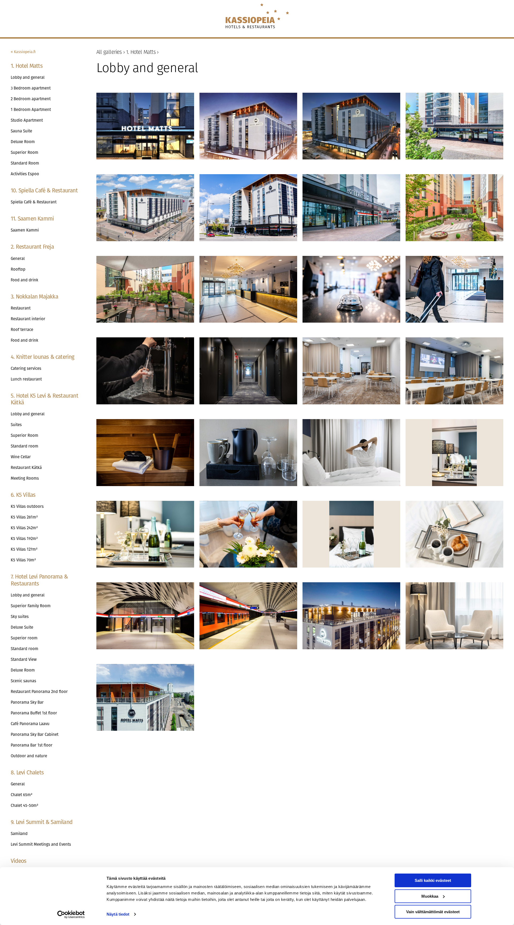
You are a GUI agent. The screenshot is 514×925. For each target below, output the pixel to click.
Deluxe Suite (22, 627)
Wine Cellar (21, 456)
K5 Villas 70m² (23, 560)
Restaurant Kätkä (26, 467)
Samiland (19, 833)
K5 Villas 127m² (24, 549)
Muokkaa (429, 896)
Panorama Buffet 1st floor (34, 713)
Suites (16, 424)
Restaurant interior (28, 318)
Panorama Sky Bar (27, 702)
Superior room (24, 638)
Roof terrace (22, 329)
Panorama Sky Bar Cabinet (34, 734)
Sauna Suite (21, 131)
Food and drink (24, 280)
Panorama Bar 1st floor (31, 745)
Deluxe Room (23, 141)
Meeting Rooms (25, 478)
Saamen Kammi (25, 230)
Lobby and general (27, 77)
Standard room (24, 446)
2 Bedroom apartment (31, 98)
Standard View (24, 659)
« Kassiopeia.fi (23, 52)
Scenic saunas (23, 680)
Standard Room (25, 163)
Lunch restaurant (26, 379)
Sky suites (20, 616)
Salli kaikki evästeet (433, 880)
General (18, 258)
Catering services (26, 368)
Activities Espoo (25, 173)
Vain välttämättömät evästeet (433, 911)
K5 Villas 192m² (24, 538)
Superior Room (24, 152)
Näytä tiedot (118, 914)
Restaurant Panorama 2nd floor (39, 691)
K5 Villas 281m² (24, 517)
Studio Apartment (27, 120)
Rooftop (18, 269)
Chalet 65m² (21, 794)
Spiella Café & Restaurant (33, 202)
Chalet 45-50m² (24, 805)
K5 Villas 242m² (24, 527)
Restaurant (21, 308)
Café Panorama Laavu (30, 723)
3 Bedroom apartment (31, 88)
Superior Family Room (31, 605)
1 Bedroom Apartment (31, 109)
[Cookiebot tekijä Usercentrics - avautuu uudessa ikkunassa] (71, 915)
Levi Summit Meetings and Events (41, 844)
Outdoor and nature (29, 756)
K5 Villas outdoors (27, 506)
